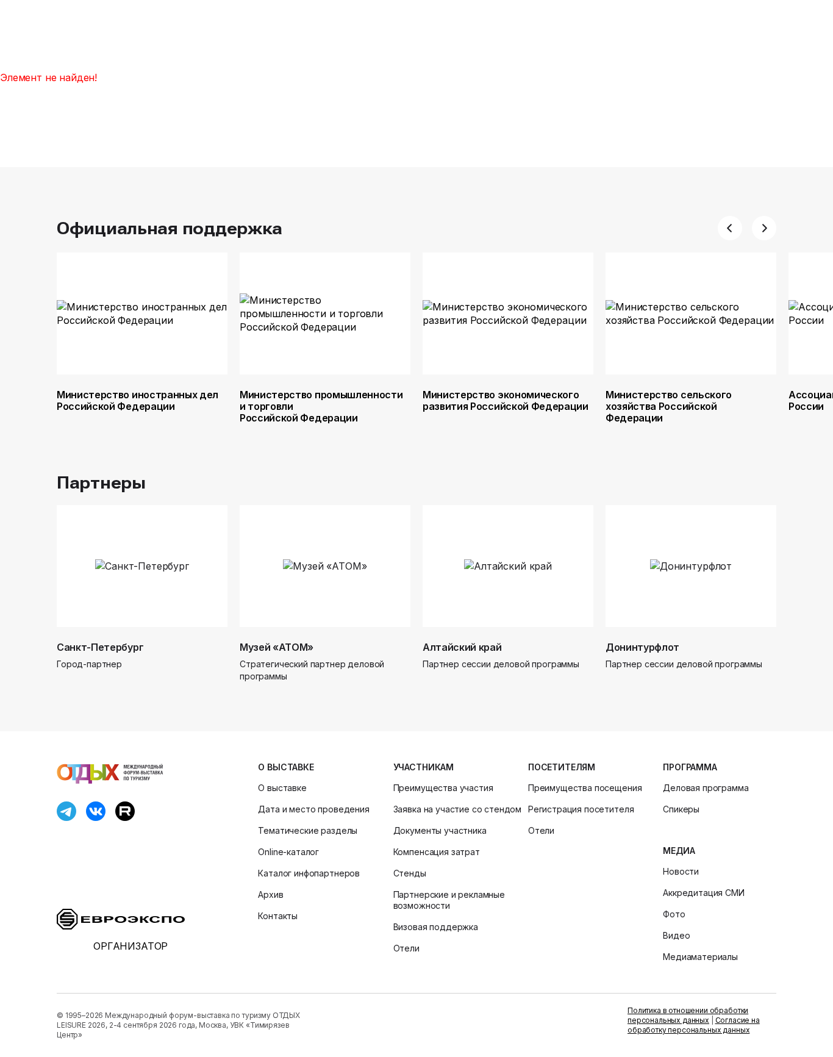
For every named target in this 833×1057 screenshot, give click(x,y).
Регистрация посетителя (581, 809)
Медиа (679, 850)
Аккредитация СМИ (703, 892)
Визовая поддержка (435, 927)
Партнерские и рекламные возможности (449, 900)
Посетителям (561, 767)
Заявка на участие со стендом (457, 809)
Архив (270, 894)
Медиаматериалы (700, 956)
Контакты (278, 916)
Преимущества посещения (585, 788)
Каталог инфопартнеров (309, 873)
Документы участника (440, 830)
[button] (730, 228)
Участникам (423, 767)
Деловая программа (705, 788)
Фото (674, 914)
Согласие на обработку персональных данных (693, 1025)
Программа (690, 767)
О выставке (285, 767)
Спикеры (681, 809)
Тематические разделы (307, 830)
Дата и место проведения (313, 809)
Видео (676, 935)
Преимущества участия (443, 788)
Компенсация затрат (436, 852)
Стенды (409, 873)
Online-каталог (288, 852)
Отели (406, 948)
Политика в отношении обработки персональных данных (687, 1015)
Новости (681, 871)
